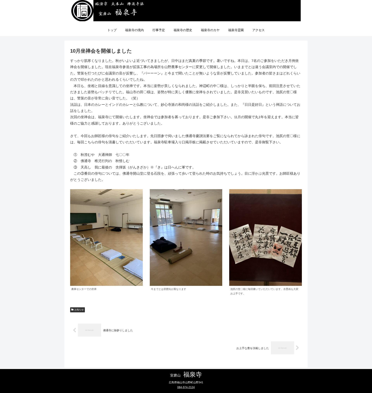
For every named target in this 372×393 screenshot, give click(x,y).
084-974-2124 (186, 387)
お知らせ (79, 309)
